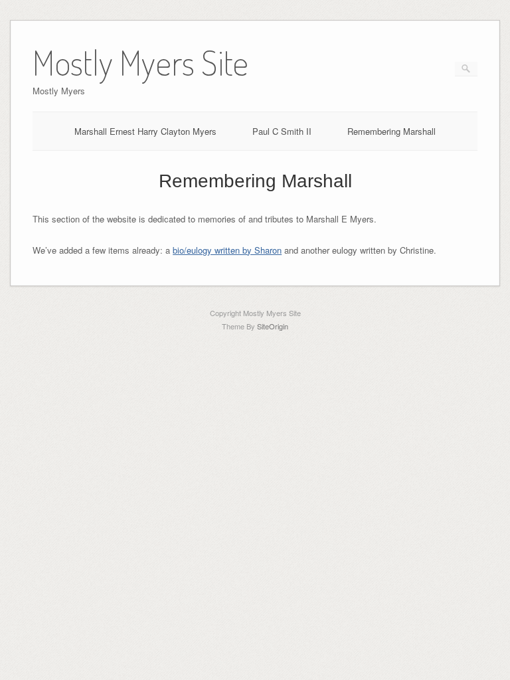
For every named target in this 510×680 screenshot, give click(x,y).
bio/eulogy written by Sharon (227, 250)
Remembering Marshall (391, 131)
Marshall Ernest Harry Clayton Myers (145, 131)
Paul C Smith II (281, 131)
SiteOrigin (272, 326)
